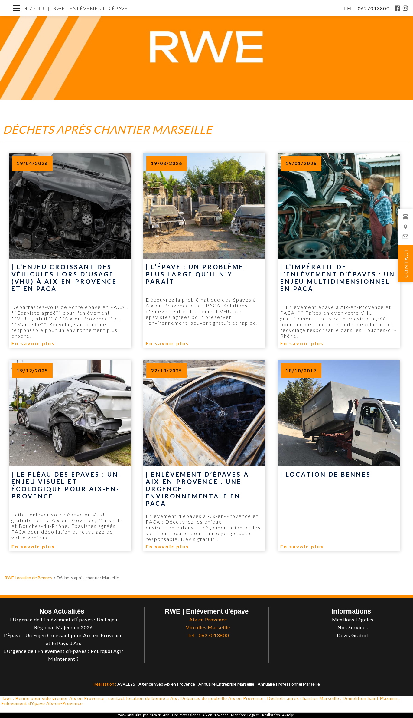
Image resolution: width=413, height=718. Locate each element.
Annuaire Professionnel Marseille (289, 684)
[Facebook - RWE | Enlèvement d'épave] (397, 8)
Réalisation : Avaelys (278, 715)
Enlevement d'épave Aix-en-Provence (42, 703)
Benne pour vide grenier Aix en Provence (60, 698)
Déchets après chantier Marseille (303, 698)
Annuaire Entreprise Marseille (226, 684)
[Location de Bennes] (339, 487)
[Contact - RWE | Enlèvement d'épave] (405, 229)
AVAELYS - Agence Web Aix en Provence (156, 684)
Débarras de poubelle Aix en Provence (222, 698)
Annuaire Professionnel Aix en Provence (196, 715)
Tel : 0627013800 (367, 8)
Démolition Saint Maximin (370, 698)
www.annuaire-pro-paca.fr (139, 715)
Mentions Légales (245, 715)
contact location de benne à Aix (142, 698)
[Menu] (16, 8)
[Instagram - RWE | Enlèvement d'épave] (405, 8)
